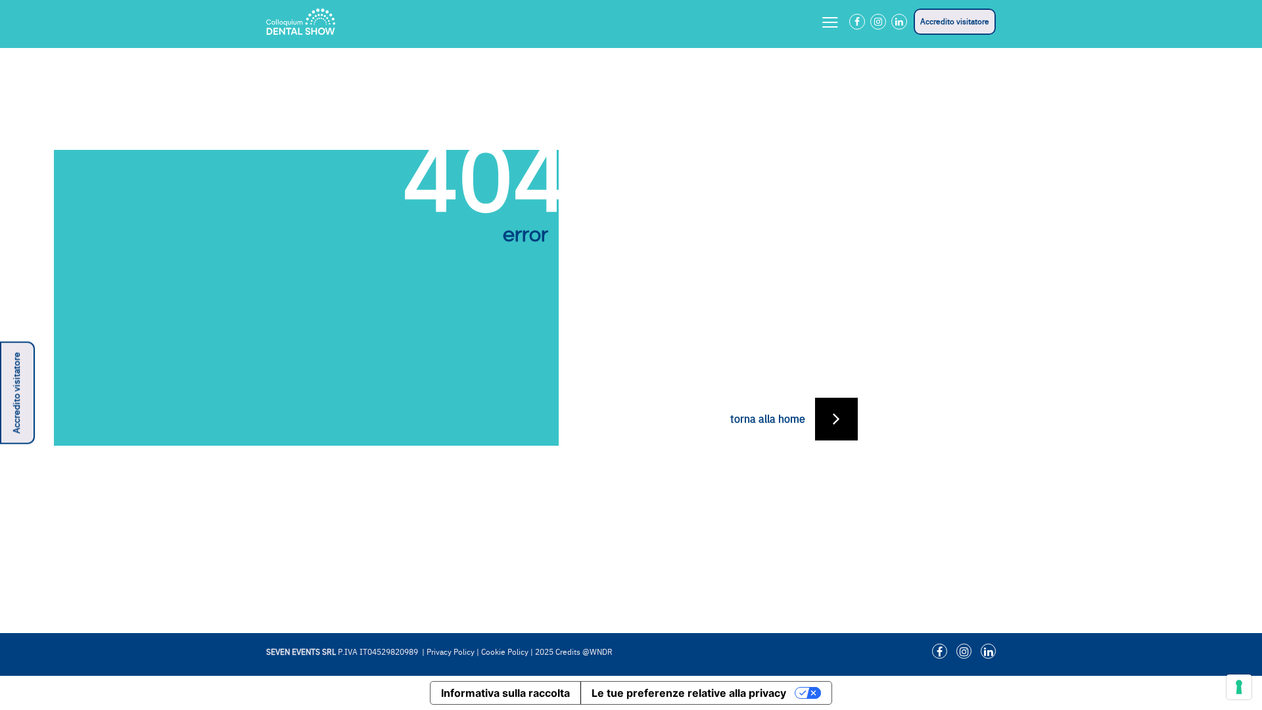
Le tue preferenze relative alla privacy (689, 692)
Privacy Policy (451, 652)
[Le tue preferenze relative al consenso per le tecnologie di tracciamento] (1239, 686)
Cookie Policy (504, 652)
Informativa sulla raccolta (505, 692)
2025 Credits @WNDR (574, 652)
